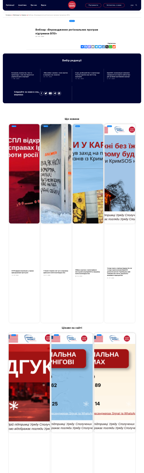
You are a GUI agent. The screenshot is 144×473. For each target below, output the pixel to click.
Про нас (34, 5)
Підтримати (93, 5)
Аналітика (22, 5)
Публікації (10, 5)
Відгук (43, 5)
